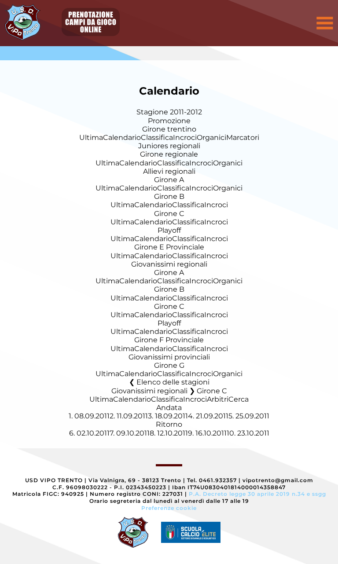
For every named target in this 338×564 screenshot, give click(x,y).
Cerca (238, 399)
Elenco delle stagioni (172, 382)
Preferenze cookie (169, 508)
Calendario (122, 137)
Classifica (157, 137)
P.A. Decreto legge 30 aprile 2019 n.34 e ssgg (257, 494)
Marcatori (242, 137)
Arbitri (217, 399)
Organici (211, 137)
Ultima (91, 137)
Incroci (185, 137)
